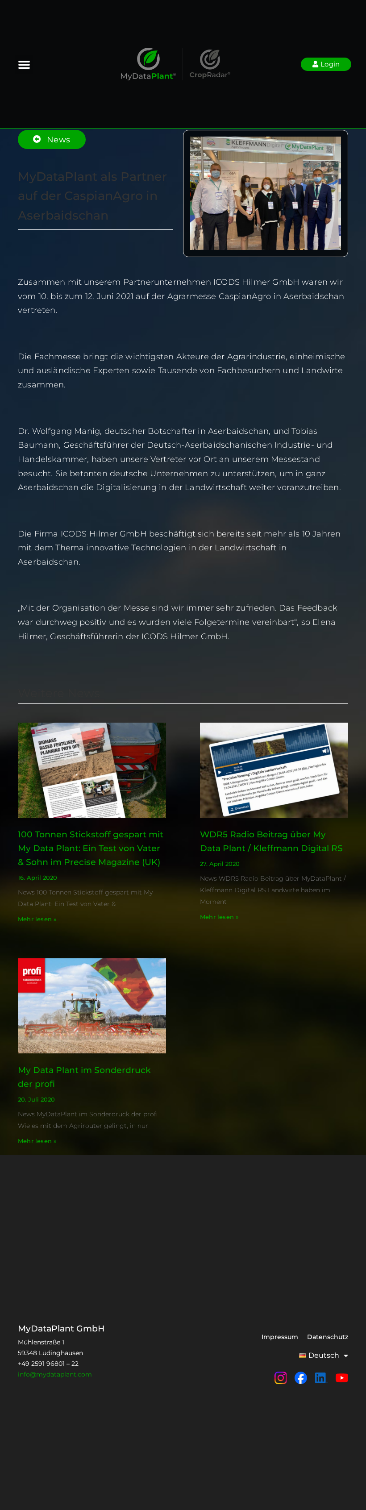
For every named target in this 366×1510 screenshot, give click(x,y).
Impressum (280, 1337)
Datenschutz (327, 1337)
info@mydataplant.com (55, 1374)
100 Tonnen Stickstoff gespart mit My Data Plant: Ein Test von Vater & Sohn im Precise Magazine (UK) (90, 848)
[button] (24, 64)
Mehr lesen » (37, 919)
